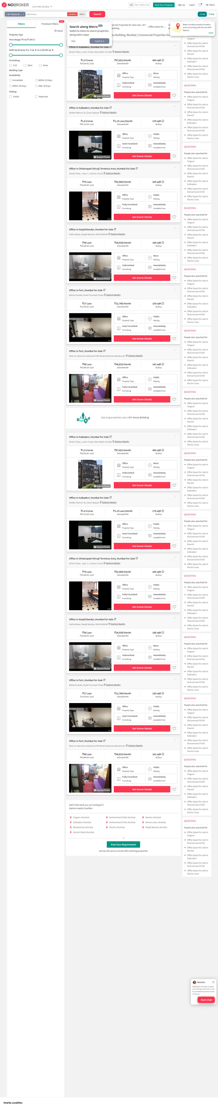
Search (97, 14)
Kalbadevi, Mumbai (82, 822)
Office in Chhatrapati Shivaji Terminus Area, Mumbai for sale (102, 168)
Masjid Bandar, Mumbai (156, 827)
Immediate (17, 80)
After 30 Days (44, 85)
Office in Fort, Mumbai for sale (85, 290)
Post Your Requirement (123, 844)
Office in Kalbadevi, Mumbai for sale (89, 47)
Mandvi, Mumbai (153, 817)
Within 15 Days (45, 80)
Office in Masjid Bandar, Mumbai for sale (91, 229)
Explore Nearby (122, 51)
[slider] (11, 45)
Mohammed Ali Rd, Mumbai (122, 817)
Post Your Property (164, 5)
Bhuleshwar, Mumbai (83, 827)
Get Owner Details (142, 95)
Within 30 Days (19, 85)
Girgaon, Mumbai (81, 817)
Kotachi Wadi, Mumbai (83, 832)
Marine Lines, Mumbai (155, 822)
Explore (98, 41)
